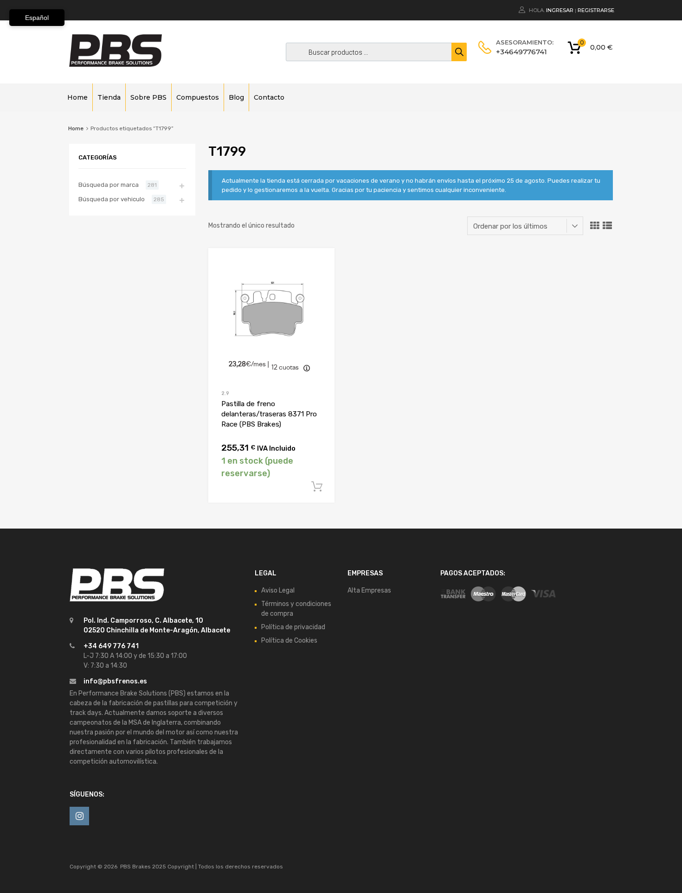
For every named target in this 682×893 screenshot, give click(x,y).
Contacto (269, 97)
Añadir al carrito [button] (316, 487)
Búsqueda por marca (108, 184)
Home (77, 97)
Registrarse (596, 10)
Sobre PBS (148, 97)
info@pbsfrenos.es (115, 681)
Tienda (109, 97)
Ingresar (559, 10)
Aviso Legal (278, 590)
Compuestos (197, 97)
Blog (236, 97)
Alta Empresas (369, 590)
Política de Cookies (289, 640)
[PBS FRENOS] (115, 64)
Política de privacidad (293, 627)
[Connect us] (79, 816)
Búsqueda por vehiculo (111, 199)
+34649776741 (518, 51)
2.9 (225, 393)
